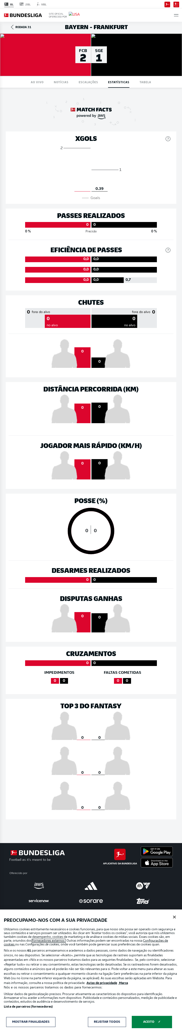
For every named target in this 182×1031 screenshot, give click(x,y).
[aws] (39, 885)
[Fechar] (174, 917)
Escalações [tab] (88, 82)
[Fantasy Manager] (176, 4)
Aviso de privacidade (101, 983)
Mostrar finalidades (31, 1021)
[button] (176, 15)
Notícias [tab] (61, 82)
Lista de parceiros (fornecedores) (28, 1006)
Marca (123, 983)
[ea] (143, 886)
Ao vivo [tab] (37, 82)
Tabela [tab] (145, 82)
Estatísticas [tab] (118, 82)
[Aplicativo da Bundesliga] (167, 4)
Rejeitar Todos (107, 1021)
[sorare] (91, 901)
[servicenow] (39, 901)
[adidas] (91, 886)
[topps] (143, 901)
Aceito (149, 1021)
